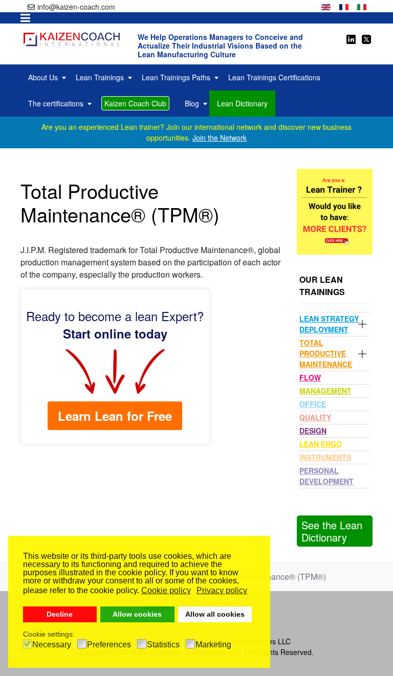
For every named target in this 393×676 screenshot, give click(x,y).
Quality (315, 417)
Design (312, 430)
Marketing (213, 645)
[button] (362, 324)
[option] (326, 6)
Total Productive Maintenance (325, 353)
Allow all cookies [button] (215, 614)
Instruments (325, 457)
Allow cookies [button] (137, 614)
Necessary (51, 645)
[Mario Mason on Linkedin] (351, 38)
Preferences (109, 645)
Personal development (326, 475)
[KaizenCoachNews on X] (366, 38)
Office (312, 404)
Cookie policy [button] (166, 590)
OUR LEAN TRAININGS (322, 286)
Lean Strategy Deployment (329, 323)
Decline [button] (60, 614)
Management (325, 391)
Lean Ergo (320, 444)
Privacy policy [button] (221, 590)
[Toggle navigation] (25, 18)
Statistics (163, 645)
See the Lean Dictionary (331, 531)
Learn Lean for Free (115, 415)
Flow (310, 377)
